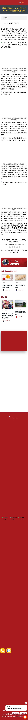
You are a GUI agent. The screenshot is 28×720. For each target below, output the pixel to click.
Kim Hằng (8, 290)
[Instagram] (16, 700)
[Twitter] (25, 700)
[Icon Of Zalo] (8, 650)
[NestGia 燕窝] (7, 3)
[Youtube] (7, 700)
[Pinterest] (21, 700)
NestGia (21, 316)
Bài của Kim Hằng (14, 264)
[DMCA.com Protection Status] (14, 627)
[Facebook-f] (2, 700)
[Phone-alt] (2, 650)
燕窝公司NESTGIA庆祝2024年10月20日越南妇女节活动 (7, 316)
